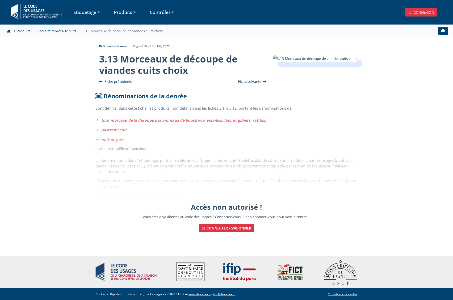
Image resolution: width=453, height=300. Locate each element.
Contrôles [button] (160, 12)
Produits (23, 31)
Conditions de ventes (342, 294)
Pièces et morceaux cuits (56, 31)
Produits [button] (123, 12)
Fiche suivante (250, 81)
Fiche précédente (118, 81)
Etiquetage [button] (84, 12)
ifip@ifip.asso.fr (224, 294)
